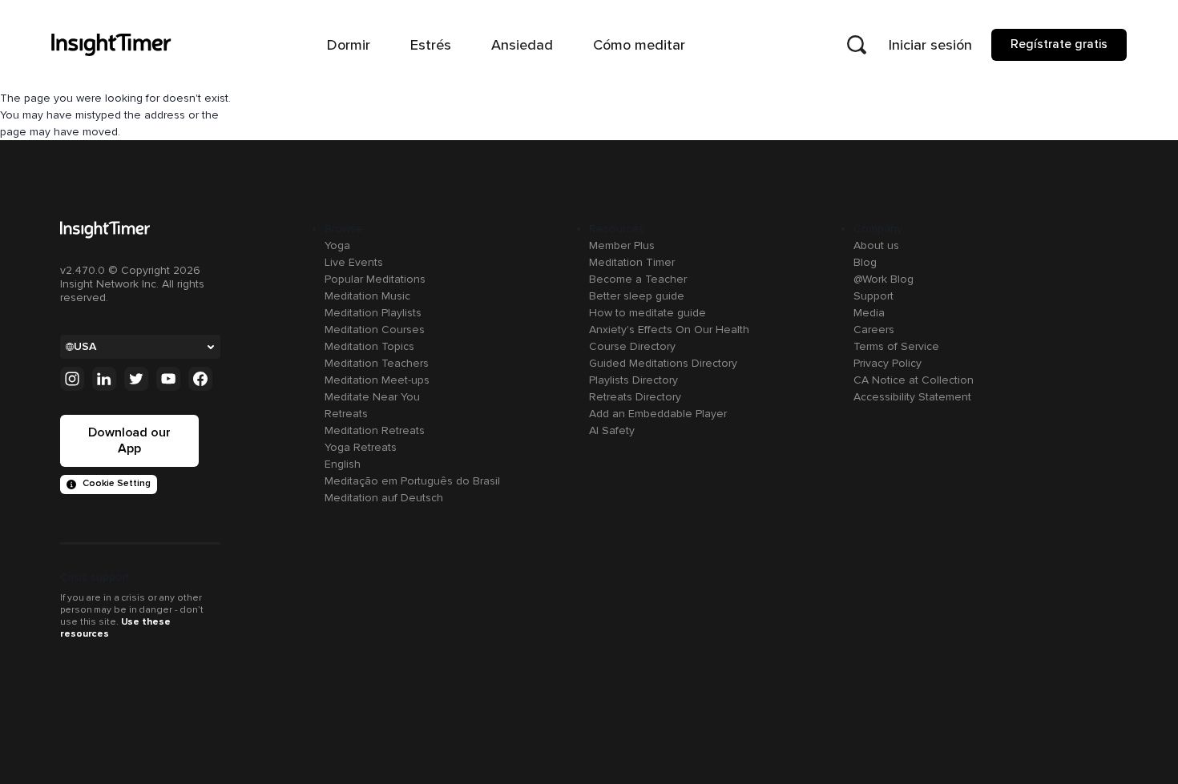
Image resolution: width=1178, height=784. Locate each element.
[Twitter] (136, 379)
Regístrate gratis (1059, 44)
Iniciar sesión (930, 45)
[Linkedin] (104, 379)
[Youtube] (168, 379)
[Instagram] (72, 379)
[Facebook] (200, 379)
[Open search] (857, 45)
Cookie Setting (117, 483)
